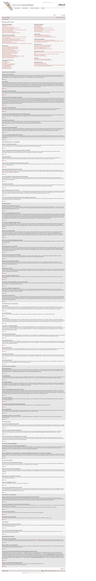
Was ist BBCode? (4, 61)
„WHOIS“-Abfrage (16, 553)
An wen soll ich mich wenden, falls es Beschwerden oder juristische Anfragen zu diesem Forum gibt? (49, 65)
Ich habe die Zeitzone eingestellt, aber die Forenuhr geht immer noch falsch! (13, 38)
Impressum (51, 2)
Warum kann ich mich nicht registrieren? (8, 27)
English (46, 2)
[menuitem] (9, 17)
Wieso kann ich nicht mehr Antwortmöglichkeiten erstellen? (11, 50)
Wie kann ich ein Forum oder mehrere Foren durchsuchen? (43, 45)
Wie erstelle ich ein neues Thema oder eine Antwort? (10, 46)
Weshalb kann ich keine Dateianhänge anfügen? (9, 53)
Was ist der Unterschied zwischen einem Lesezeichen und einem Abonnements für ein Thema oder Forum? (49, 53)
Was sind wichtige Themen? (6, 66)
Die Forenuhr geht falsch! (6, 37)
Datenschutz (48, 2)
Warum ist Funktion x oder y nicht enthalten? (41, 64)
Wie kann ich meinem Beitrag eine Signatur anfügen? (10, 48)
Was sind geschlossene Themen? (7, 67)
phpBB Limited (4, 172)
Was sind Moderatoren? (37, 26)
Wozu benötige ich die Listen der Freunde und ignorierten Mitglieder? (44, 40)
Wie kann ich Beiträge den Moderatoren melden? (9, 55)
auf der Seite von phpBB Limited (37, 540)
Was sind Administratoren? (38, 25)
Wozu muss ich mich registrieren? (7, 25)
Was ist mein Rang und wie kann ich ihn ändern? (9, 42)
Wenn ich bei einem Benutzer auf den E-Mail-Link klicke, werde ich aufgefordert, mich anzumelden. (17, 43)
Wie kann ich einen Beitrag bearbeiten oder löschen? (10, 47)
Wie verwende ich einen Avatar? (7, 41)
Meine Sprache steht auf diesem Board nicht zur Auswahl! (10, 39)
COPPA (57, 98)
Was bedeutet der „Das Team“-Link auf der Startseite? (42, 31)
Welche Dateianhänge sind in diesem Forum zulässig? (42, 59)
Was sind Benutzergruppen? (38, 27)
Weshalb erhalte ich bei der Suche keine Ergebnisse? (42, 46)
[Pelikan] (60, 5)
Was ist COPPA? (4, 26)
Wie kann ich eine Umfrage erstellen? (7, 49)
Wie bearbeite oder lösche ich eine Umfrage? (9, 51)
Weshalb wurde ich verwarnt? (6, 54)
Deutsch (44, 2)
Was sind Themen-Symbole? (6, 68)
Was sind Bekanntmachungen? (7, 65)
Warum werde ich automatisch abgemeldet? (8, 31)
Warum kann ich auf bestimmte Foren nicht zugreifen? (10, 52)
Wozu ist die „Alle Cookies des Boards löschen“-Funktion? (11, 32)
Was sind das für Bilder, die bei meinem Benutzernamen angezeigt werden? (13, 40)
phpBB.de (11, 172)
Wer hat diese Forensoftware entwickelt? (40, 63)
